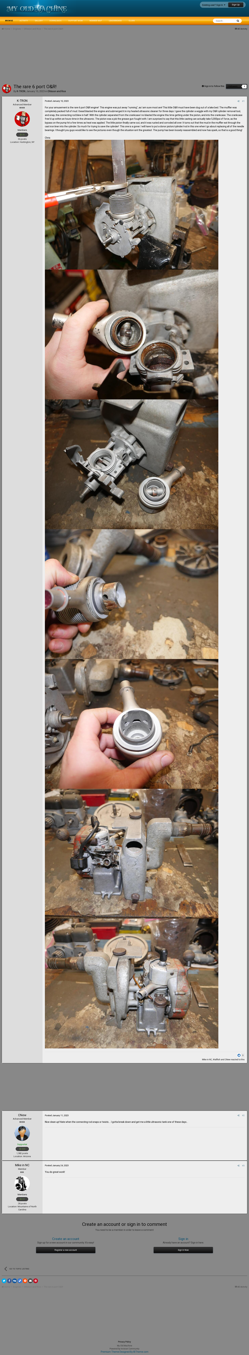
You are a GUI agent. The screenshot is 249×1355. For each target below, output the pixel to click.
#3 (243, 1165)
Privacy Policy (124, 1342)
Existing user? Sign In (213, 5)
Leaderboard (115, 21)
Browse (9, 21)
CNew (227, 1059)
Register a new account (66, 1250)
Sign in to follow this (214, 86)
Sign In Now (183, 1250)
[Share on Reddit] (25, 1280)
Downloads (55, 21)
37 (23, 1199)
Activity (24, 21)
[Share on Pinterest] (35, 1280)
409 (23, 1149)
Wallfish (216, 1059)
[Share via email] (30, 1280)
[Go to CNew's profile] (22, 1133)
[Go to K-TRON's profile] (6, 88)
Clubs (132, 21)
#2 (243, 1115)
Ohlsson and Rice (57, 91)
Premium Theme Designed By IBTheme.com (124, 1351)
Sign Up (236, 4)
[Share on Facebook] (9, 1280)
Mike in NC (207, 1059)
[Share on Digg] (14, 1280)
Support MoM (75, 21)
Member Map (95, 21)
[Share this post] (238, 101)
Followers (233, 86)
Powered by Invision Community (124, 1349)
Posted (57, 101)
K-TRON (22, 100)
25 (23, 134)
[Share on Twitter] (4, 1280)
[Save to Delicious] (19, 1280)
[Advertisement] (63, 58)
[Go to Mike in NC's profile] (22, 1183)
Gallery (39, 21)
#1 (243, 101)
